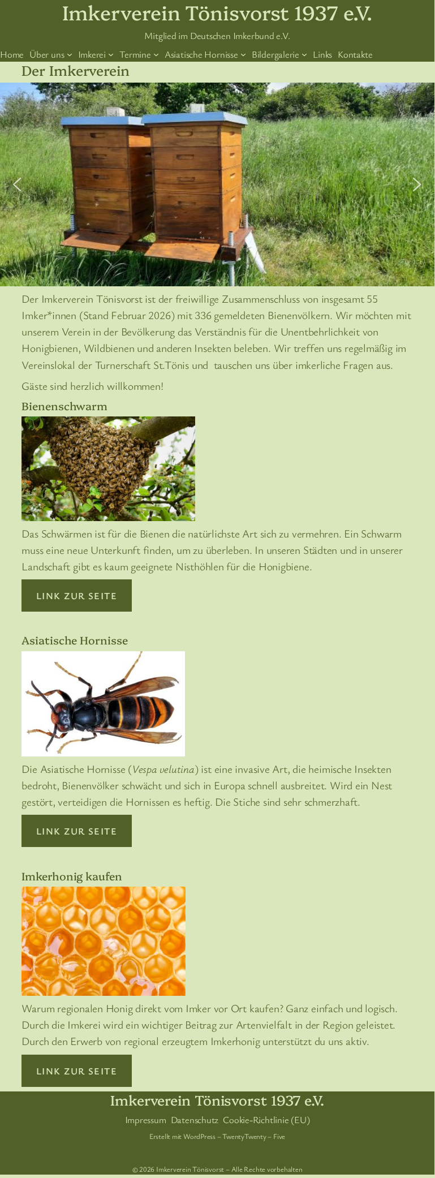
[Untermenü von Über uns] (69, 54)
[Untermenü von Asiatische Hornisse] (243, 54)
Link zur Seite (76, 595)
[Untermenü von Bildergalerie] (304, 54)
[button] (17, 184)
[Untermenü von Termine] (156, 54)
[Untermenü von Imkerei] (111, 54)
